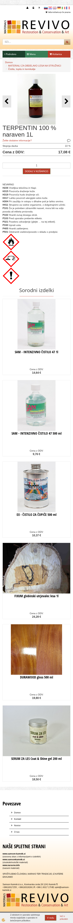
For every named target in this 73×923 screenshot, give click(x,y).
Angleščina (55, 8)
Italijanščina (63, 8)
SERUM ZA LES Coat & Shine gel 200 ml (36, 758)
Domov (9, 62)
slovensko (46, 8)
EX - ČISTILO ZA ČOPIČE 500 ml (37, 514)
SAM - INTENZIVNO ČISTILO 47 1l (36, 352)
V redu (50, 917)
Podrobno (10, 54)
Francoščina (68, 8)
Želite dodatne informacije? (17, 140)
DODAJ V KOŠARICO (36, 171)
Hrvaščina (50, 8)
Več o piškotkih (64, 917)
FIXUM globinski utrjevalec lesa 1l (36, 596)
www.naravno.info (11, 865)
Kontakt (17, 819)
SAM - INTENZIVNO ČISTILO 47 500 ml (37, 433)
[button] (66, 101)
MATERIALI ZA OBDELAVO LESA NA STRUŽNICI (34, 65)
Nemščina (59, 8)
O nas (17, 832)
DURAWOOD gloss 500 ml (36, 677)
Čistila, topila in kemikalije (21, 69)
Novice (17, 825)
